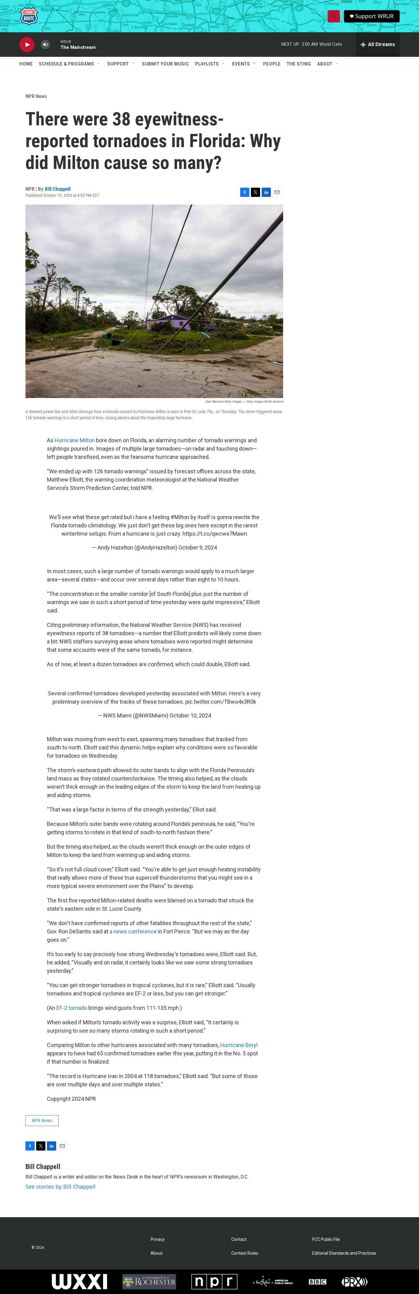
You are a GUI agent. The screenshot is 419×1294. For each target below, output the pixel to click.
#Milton (180, 517)
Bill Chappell (58, 189)
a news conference (133, 931)
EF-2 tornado (71, 1008)
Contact (239, 1239)
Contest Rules (244, 1253)
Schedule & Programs (66, 63)
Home (26, 63)
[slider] (55, 44)
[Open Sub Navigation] (98, 63)
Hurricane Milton (75, 440)
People (272, 63)
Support (118, 63)
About (325, 63)
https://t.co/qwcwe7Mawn (215, 533)
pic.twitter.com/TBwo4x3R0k (220, 701)
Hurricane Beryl (239, 1045)
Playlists (207, 63)
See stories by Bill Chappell (60, 1186)
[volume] (45, 45)
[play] (27, 44)
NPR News (36, 96)
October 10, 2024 (190, 715)
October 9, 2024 (198, 547)
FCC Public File (326, 1239)
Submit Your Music (165, 63)
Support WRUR (374, 16)
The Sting (299, 63)
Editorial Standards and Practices (344, 1253)
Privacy (158, 1239)
